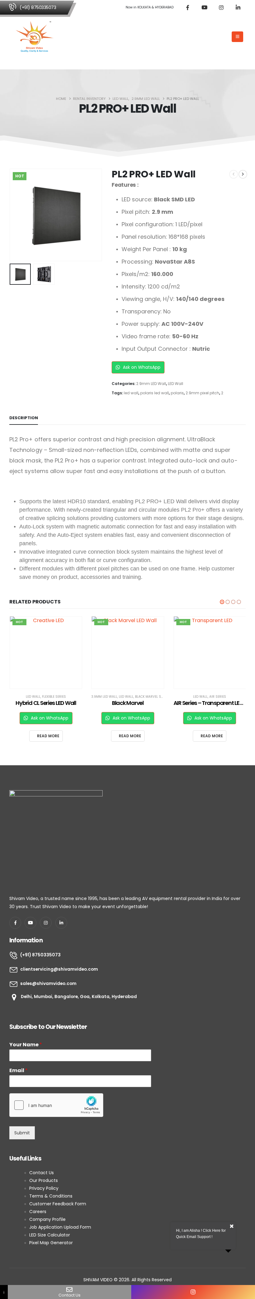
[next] (243, 174)
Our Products (43, 1180)
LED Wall (175, 383)
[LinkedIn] (237, 7)
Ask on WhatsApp (141, 367)
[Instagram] (221, 7)
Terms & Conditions (50, 1196)
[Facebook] (187, 7)
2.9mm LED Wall (151, 383)
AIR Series (135, 696)
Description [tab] (23, 418)
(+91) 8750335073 (38, 7)
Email (18, 1070)
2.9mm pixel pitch (202, 393)
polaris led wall (154, 393)
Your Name (25, 1045)
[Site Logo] (34, 37)
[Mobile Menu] (237, 36)
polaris (177, 393)
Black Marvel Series (70, 696)
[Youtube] (204, 7)
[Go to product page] (209, 652)
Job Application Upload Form (60, 1227)
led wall (131, 393)
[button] (225, 37)
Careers (37, 1211)
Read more (48, 736)
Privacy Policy (43, 1188)
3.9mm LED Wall (22, 696)
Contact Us (42, 1173)
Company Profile (48, 1219)
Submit (22, 1133)
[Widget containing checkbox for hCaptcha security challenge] (56, 1105)
